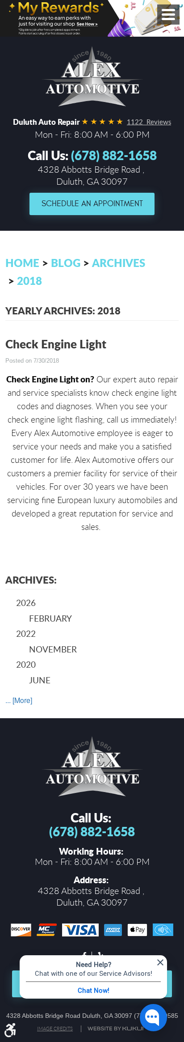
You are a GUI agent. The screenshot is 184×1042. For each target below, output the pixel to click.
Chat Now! (93, 990)
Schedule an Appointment (92, 203)
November (53, 649)
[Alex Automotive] (92, 76)
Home (22, 263)
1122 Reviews (149, 121)
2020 (26, 664)
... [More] (18, 700)
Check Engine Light (55, 343)
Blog (65, 263)
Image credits (55, 1028)
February (50, 618)
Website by (117, 1028)
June (39, 680)
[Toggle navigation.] (168, 14)
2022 (26, 633)
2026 (26, 603)
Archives (118, 263)
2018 (29, 280)
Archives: (31, 579)
